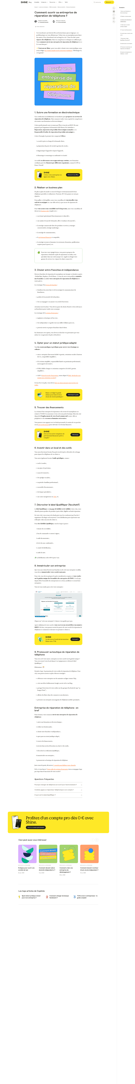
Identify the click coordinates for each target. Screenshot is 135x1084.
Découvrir (108, 2)
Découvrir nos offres (73, 175)
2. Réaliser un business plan (125, 16)
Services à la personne (24, 865)
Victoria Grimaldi (62, 22)
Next (101, 860)
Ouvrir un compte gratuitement (36, 827)
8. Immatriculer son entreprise (126, 43)
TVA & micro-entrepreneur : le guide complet (87, 897)
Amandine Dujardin (44, 22)
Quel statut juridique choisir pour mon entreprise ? (31, 897)
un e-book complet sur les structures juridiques (58, 50)
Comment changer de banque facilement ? (59, 897)
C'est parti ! (75, 639)
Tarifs (66, 2)
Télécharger (75, 434)
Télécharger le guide (73, 394)
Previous (16, 860)
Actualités (36, 2)
